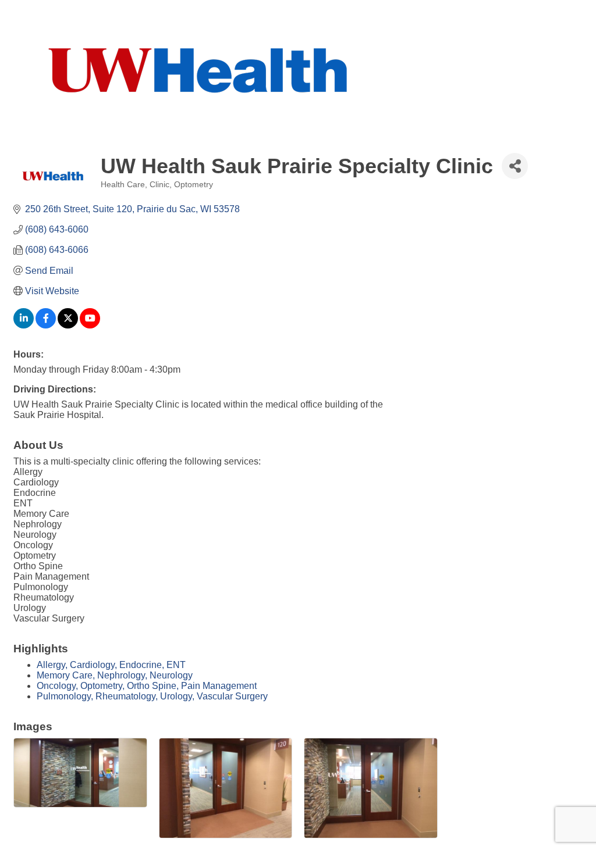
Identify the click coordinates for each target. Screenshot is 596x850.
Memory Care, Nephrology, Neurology (115, 675)
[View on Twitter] (68, 325)
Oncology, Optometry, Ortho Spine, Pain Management (147, 686)
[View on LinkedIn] (23, 325)
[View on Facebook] (46, 325)
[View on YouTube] (90, 325)
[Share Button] (515, 166)
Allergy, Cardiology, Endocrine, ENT (111, 665)
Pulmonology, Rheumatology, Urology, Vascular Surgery (152, 696)
